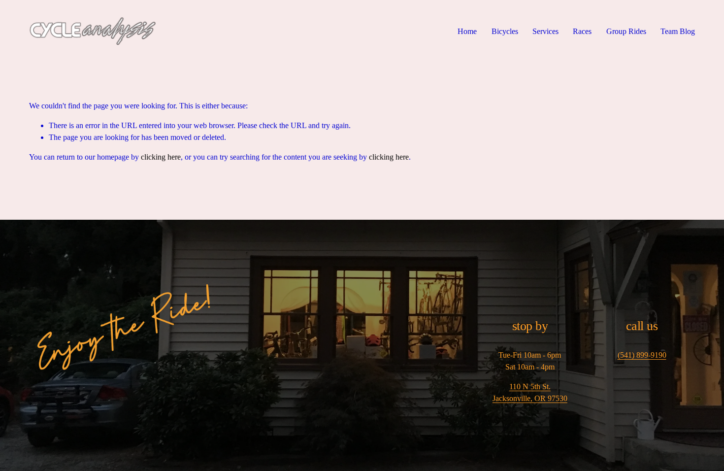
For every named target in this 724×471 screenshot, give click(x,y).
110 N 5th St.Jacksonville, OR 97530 (530, 392)
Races (582, 31)
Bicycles (505, 31)
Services (545, 31)
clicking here (161, 157)
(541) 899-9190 (642, 355)
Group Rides (626, 31)
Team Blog (677, 31)
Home (467, 31)
